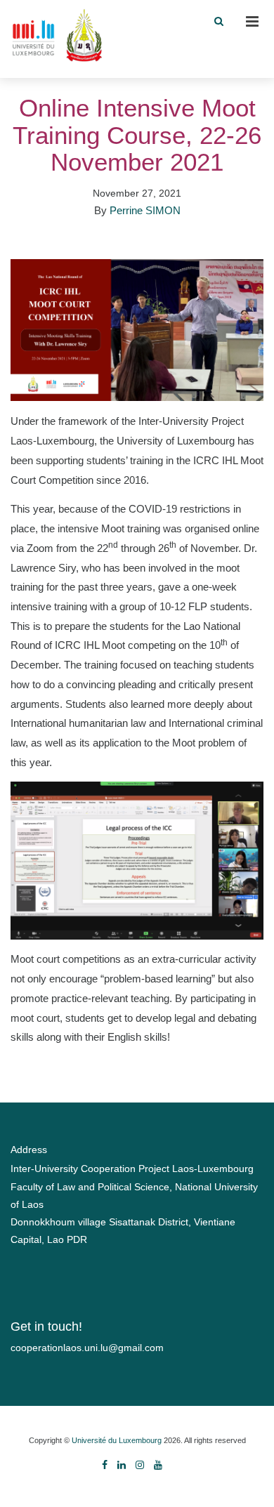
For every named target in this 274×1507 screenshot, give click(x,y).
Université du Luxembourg (117, 1440)
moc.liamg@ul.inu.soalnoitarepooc (87, 1347)
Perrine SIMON (145, 210)
